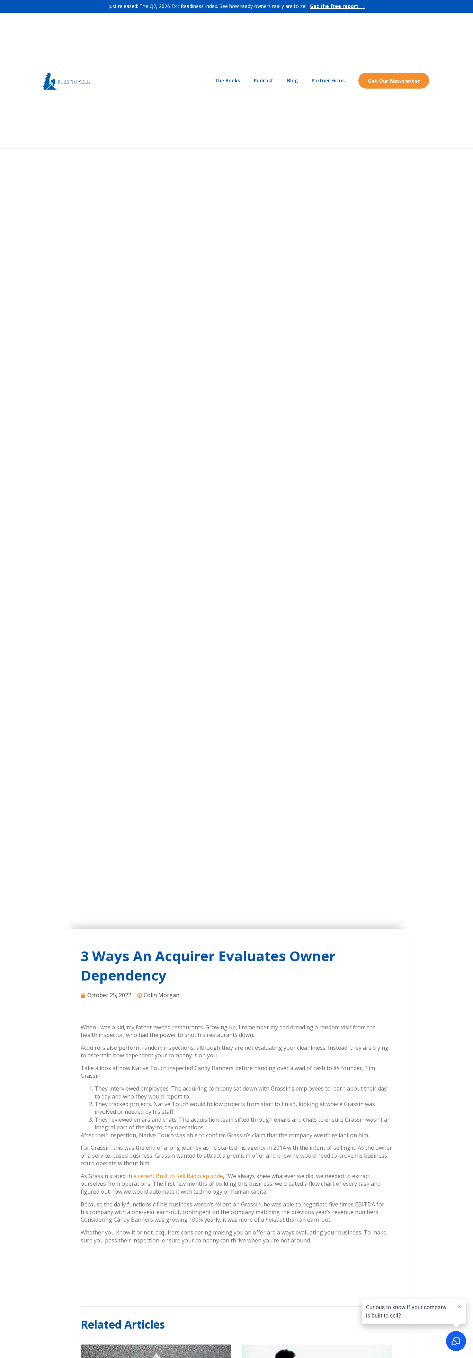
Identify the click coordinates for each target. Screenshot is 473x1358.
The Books (227, 80)
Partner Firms (328, 80)
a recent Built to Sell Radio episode (178, 1176)
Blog (292, 80)
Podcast (263, 80)
